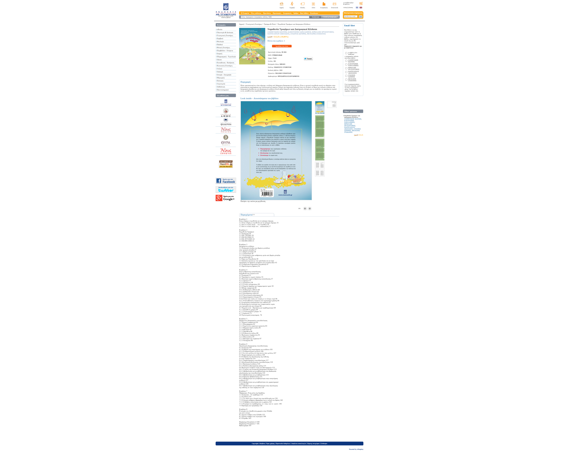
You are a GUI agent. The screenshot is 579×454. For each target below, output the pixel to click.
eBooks (219, 29)
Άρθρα (295, 13)
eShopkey (360, 449)
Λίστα (313, 7)
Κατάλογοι (314, 13)
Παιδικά (220, 44)
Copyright (255, 443)
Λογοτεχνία (221, 84)
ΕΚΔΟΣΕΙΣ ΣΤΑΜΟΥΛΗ (282, 67)
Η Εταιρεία (245, 13)
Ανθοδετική (221, 87)
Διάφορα (220, 72)
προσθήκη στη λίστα (282, 46)
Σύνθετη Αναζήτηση (329, 17)
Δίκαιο (219, 60)
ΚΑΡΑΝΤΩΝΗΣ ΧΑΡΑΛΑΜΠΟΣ (299, 32)
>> (253, 214)
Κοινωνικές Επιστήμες (225, 66)
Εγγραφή (292, 7)
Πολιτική (220, 81)
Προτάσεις (267, 13)
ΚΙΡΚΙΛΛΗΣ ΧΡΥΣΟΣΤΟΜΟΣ (323, 32)
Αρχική (282, 7)
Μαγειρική (221, 78)
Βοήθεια (262, 443)
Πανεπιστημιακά (223, 90)
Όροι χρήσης (270, 443)
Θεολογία (220, 41)
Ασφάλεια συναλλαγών (298, 443)
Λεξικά (219, 69)
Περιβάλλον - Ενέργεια (225, 50)
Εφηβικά (220, 38)
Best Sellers (304, 13)
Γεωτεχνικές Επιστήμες (225, 35)
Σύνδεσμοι (324, 443)
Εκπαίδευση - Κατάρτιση (225, 63)
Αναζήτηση (315, 17)
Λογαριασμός (324, 7)
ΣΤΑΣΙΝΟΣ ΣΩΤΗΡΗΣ (298, 34)
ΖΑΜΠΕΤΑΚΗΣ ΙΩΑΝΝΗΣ (277, 32)
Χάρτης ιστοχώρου (313, 443)
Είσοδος (302, 7)
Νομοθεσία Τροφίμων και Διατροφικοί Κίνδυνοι (294, 24)
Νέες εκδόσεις (256, 13)
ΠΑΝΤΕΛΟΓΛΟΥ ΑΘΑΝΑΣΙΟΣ (278, 34)
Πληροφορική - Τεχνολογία (226, 56)
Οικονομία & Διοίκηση (225, 32)
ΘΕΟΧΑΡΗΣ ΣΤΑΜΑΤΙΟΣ (316, 34)
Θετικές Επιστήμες (223, 47)
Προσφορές (277, 13)
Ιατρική (219, 53)
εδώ (357, 91)
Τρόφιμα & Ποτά (270, 24)
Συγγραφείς (287, 13)
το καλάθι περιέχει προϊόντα (348, 3)
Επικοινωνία (334, 7)
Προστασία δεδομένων (283, 443)
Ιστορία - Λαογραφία (224, 75)
